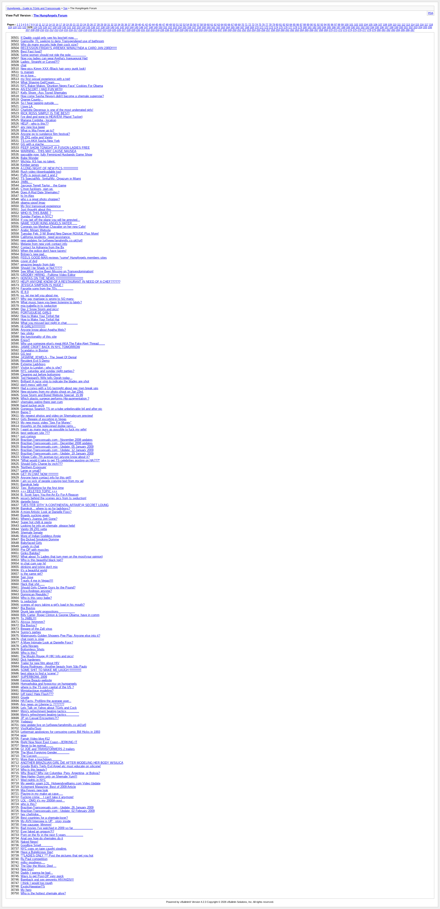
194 (372, 27)
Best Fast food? (31, 51)
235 (162, 30)
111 (399, 24)
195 (377, 27)
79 (273, 24)
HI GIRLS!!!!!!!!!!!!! (33, 326)
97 (335, 24)
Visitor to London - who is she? (41, 367)
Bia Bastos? (29, 625)
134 (83, 27)
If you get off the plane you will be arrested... (50, 220)
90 (311, 24)
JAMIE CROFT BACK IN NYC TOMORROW (50, 347)
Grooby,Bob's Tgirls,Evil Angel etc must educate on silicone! (61, 766)
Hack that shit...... (33, 584)
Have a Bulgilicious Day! (37, 852)
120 (15, 27)
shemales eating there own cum (42, 402)
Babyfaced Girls (31, 543)
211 (47, 30)
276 (360, 30)
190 (353, 27)
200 (401, 27)
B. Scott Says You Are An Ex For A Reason (49, 494)
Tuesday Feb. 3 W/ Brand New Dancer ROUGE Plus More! (60, 233)
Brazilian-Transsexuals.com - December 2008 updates (57, 443)
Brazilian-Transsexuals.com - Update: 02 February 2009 (58, 811)
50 (174, 24)
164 (228, 27)
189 (348, 27)
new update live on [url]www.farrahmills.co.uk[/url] (53, 725)
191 (358, 27)
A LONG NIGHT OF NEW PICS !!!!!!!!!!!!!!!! (49, 168)
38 (132, 24)
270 (331, 30)
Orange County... (32, 99)
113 (408, 24)
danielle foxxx (30, 501)
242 (196, 30)
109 (390, 24)
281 (384, 30)
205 (425, 27)
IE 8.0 (25, 292)
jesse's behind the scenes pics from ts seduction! (53, 498)
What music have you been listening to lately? (51, 302)
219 (85, 30)
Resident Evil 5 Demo (35, 360)
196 (382, 27)
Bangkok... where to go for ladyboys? (45, 508)
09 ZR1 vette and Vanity (37, 137)
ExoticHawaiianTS (33, 886)
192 (362, 27)
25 (88, 24)
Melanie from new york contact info (44, 244)
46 (160, 24)
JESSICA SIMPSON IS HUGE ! (42, 285)
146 (141, 27)
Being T (26, 412)
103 (361, 24)
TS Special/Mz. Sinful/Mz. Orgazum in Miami (51, 178)
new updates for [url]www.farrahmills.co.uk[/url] (51, 240)
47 (163, 24)
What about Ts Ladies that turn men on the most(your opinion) (62, 556)
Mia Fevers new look (34, 790)
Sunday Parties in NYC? (37, 216)
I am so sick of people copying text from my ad (52, 481)
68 (235, 24)
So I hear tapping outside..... (39, 103)
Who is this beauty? (34, 769)
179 (300, 27)
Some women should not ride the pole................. (53, 55)
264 (302, 30)
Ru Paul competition (34, 859)
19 (67, 24)
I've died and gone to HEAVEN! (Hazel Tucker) (51, 116)
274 (350, 30)
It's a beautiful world (34, 570)
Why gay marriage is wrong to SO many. (47, 299)
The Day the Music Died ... (38, 866)
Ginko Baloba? (30, 553)
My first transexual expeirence (41, 206)
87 (301, 24)
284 (398, 30)
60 (208, 24)
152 (170, 27)
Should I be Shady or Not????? (41, 268)
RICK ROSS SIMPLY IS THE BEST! (45, 113)
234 (157, 30)
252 (244, 30)
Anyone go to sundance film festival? (45, 134)
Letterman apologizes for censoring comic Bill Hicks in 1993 (60, 732)
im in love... (28, 75)
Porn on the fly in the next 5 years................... (52, 835)
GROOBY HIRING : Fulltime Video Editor (48, 275)
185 (329, 27)
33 (115, 24)
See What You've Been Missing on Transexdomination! (57, 271)
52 (180, 24)
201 (406, 27)
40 (139, 24)
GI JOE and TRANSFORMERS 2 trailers (48, 749)
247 (220, 30)
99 (342, 24)
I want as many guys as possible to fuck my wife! (54, 429)
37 (129, 24)
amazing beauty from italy (38, 264)
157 (194, 27)
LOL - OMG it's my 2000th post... (43, 800)
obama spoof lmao (33, 202)
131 (69, 27)
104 (366, 24)
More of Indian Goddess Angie (41, 536)
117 (426, 24)
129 (59, 27)
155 (184, 27)
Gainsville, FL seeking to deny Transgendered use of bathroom (62, 41)
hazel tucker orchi (32, 405)
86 (297, 24)
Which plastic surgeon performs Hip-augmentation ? (55, 398)
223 (104, 30)
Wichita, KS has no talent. (38, 161)
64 (222, 24)
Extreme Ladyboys (33, 364)
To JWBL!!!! (28, 618)
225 (114, 30)
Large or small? (31, 470)
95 (328, 24)
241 (191, 30)
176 (285, 27)
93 (321, 24)
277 (364, 30)
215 (66, 30)
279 (374, 30)
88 (304, 24)
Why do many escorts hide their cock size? (49, 44)
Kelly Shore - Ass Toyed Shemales (44, 92)
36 (125, 24)
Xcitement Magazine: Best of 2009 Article (48, 787)
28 (98, 24)
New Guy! (27, 869)
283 (393, 30)
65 (225, 24)
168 (247, 27)
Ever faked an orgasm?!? (37, 831)
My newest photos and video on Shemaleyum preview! (57, 415)
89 (308, 24)
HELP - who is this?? (35, 123)
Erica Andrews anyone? (36, 591)
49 (170, 24)
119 (10, 27)
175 (281, 27)
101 (351, 24)
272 (340, 30)
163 (223, 27)
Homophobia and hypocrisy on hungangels (49, 683)
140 (112, 27)
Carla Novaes (29, 646)
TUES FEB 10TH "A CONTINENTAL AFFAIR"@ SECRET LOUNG (65, 505)
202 (411, 27)
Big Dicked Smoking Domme (40, 539)
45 (156, 24)
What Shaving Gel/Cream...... (40, 82)
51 (177, 24)
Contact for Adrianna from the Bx (42, 247)
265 (307, 30)
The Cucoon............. (35, 756)
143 (127, 27)
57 (198, 24)
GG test (26, 354)
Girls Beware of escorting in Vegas (43, 419)
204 (420, 27)
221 (95, 30)
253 (249, 30)
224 (109, 30)
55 (191, 24)
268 (321, 30)
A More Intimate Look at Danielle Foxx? (47, 642)
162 (218, 27)
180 (305, 27)
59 (205, 24)
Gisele (25, 697)
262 (292, 30)
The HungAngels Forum (50, 15)
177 (290, 27)
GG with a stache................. (40, 144)
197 (387, 27)
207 (28, 30)
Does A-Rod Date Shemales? (40, 192)
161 (213, 27)
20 (70, 24)
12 (43, 24)
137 (98, 27)
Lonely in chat (30, 546)
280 (379, 30)
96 (332, 24)
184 (324, 27)
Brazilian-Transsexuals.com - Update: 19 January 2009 (57, 453)
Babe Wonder (29, 158)
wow (23, 735)
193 (367, 27)
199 (396, 27)
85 (294, 24)
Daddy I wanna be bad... (37, 872)
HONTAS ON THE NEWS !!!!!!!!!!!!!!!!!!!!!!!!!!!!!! (52, 278)
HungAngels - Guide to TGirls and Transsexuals (33, 8)
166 (237, 27)
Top (65, 8)
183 (319, 27)
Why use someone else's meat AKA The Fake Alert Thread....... (63, 343)
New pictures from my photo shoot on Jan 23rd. (52, 391)
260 (282, 30)
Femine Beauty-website (36, 680)
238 (177, 30)
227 (124, 30)
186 (334, 27)
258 (273, 30)
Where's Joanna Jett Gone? (39, 518)
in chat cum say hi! (33, 563)
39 (136, 24)
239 (181, 30)
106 (375, 24)
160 (208, 27)
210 (42, 30)
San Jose (27, 577)
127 (50, 27)
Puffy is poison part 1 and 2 (39, 175)
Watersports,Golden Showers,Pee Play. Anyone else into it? (60, 635)
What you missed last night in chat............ (49, 323)
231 (143, 30)
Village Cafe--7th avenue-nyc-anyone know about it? (55, 457)
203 (415, 27)
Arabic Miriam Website (36, 230)
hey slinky (27, 333)
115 (417, 24)
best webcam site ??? (35, 433)
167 (242, 27)
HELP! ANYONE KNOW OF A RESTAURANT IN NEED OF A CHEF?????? (70, 281)
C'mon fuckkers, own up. (37, 189)
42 (146, 24)
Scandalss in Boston (34, 350)
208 (32, 30)
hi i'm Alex (27, 195)
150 (160, 27)
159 (204, 27)
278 (369, 30)
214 (61, 30)
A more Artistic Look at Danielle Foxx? (46, 512)
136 (93, 27)
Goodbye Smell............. (37, 845)
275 (355, 30)
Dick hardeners (31, 659)
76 (263, 24)
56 (194, 24)
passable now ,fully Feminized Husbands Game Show (56, 154)
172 (266, 27)
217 (76, 30)
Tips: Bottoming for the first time (42, 488)
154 (180, 27)
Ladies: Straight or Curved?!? (40, 61)
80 (277, 24)
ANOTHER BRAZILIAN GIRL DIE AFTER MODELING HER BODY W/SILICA (72, 762)
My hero (26, 890)
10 (36, 24)
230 (138, 30)
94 (325, 24)
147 (146, 27)
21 (74, 24)
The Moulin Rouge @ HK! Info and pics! (47, 656)
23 (81, 24)
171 (261, 27)
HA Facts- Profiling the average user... (46, 701)
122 (24, 27)
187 (338, 27)
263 (297, 30)
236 (167, 30)
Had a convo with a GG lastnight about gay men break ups (59, 388)
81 (280, 24)
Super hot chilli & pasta (36, 522)
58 (201, 24)
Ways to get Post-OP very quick (42, 876)
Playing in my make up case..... (42, 793)
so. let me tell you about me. (40, 295)
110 (394, 24)
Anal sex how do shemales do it (42, 838)
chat (23, 65)
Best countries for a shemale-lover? (44, 817)
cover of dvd (29, 261)
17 (60, 24)
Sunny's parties (31, 632)
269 (326, 30)
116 (422, 24)
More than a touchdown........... (41, 759)
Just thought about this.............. (42, 209)
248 (225, 30)
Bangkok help (30, 484)
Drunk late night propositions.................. (48, 611)
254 (254, 30)
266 (311, 30)
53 (184, 24)
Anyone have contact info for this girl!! (46, 477)
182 (314, 27)
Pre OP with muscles (35, 549)
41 (143, 24)
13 (46, 24)
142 (122, 27)
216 (71, 30)
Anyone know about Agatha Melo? (43, 329)
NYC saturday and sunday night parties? (47, 371)
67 (232, 24)
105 (370, 24)
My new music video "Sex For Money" (46, 422)
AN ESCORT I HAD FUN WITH (41, 89)
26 (91, 24)
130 (64, 27)
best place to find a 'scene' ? (39, 673)
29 (101, 24)
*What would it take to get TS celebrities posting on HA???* (60, 460)
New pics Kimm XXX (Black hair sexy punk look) (53, 68)
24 (84, 24)
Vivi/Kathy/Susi (31, 728)
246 (215, 30)
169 (252, 27)
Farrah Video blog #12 (35, 738)
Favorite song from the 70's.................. (47, 288)
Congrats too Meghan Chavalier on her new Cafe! (53, 226)
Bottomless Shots (32, 649)
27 (95, 24)
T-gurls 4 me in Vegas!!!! (37, 580)
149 (156, 27)
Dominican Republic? (35, 594)
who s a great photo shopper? (40, 199)
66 (229, 24)
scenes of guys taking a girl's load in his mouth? (53, 604)
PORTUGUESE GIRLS (36, 312)
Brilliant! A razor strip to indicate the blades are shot (55, 381)
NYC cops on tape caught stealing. (44, 848)
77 (266, 24)
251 (239, 30)
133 (79, 27)
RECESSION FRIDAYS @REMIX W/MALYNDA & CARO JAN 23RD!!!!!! (69, 48)
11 (40, 24)
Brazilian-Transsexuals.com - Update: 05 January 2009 (57, 446)
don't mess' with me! (34, 384)
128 (54, 27)
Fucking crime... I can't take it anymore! (47, 797)
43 (149, 24)
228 (128, 30)
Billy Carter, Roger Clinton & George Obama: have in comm (60, 615)
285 (403, 30)
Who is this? (29, 652)
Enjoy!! (25, 340)
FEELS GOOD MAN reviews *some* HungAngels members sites (64, 257)
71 (246, 24)
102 (356, 24)
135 (88, 27)
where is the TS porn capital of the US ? (47, 687)
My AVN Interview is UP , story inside (46, 821)
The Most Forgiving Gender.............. (45, 752)
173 (271, 27)
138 (103, 27)
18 (64, 24)
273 (345, 30)
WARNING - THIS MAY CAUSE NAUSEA (48, 151)
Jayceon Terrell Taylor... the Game (43, 185)
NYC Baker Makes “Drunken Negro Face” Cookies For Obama (62, 86)
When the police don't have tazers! (43, 250)
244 (206, 30)
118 (431, 24)
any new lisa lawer (33, 127)
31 (108, 24)
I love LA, (27, 106)
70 (242, 24)
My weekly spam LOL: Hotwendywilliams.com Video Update (60, 783)
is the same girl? (32, 573)
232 (148, 30)
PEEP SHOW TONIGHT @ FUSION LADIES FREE (55, 147)
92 (318, 24)
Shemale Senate (32, 532)
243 (201, 30)
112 (403, 24)
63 (218, 24)
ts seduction (29, 601)
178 (295, 27)
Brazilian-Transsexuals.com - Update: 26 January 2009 (57, 807)
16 (57, 24)
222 (100, 30)
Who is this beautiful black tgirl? (42, 560)
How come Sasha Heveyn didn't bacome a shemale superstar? (62, 96)
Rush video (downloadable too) (41, 171)
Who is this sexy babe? (36, 598)
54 (187, 24)
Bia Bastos (28, 608)
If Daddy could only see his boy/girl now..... (49, 37)
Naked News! (29, 841)
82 (284, 24)
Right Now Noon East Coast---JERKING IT (49, 742)
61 (211, 24)
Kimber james (30, 165)
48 (167, 24)
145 (136, 27)
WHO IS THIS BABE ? (36, 213)
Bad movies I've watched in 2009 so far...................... (57, 828)
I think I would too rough (36, 883)
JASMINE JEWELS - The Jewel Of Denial (49, 357)
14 (50, 24)
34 (119, 24)
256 (263, 30)
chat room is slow (32, 639)
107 (380, 24)
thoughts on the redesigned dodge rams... (48, 426)
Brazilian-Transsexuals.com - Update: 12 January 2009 (57, 450)
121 (19, 27)
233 (153, 30)
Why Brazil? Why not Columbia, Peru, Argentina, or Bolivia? (60, 773)
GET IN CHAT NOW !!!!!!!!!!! (39, 474)
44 (153, 24)
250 (234, 30)
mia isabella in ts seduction (39, 305)
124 (35, 27)
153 (175, 27)
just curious (28, 436)
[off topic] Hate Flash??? (37, 694)
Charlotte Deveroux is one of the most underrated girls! (57, 110)
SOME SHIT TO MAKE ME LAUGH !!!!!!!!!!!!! (51, 670)
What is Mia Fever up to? (37, 130)
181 (310, 27)
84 (290, 24)
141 (117, 27)
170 (257, 27)
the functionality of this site (39, 336)
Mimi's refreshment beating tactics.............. (50, 711)
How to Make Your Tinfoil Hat (40, 316)
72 (249, 24)
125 (40, 27)
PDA (430, 13)
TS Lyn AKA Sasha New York (40, 140)
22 (77, 24)
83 (287, 24)
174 (276, 27)
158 (199, 27)
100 (346, 24)
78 (270, 24)
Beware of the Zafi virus (36, 628)
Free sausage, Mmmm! (36, 824)
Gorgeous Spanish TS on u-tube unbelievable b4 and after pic (61, 409)
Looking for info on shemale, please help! (48, 525)
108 (385, 24)
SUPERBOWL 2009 (34, 677)
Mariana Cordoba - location (38, 120)
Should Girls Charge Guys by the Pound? (48, 587)
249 (230, 30)
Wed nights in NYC (33, 780)
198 (391, 27)
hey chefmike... (31, 814)
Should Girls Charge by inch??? (42, 463)
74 (256, 24)
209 (37, 30)
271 (335, 30)
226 (119, 30)
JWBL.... (26, 182)
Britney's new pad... (34, 254)
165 (233, 27)
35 (122, 24)
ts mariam (27, 72)
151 (165, 27)
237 (172, 30)
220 (90, 30)
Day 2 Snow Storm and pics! (40, 309)
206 (430, 27)
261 (287, 30)
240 (186, 30)
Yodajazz (27, 721)
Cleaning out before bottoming (40, 374)
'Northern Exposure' (33, 467)
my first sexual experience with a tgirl (45, 79)
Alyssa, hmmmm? (33, 622)
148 (151, 27)
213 (56, 30)
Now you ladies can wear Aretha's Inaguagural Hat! (54, 58)
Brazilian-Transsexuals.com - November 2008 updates (57, 439)
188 (343, 27)
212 (52, 30)
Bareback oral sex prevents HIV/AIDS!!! (47, 879)
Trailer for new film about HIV (40, 663)
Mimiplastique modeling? (37, 690)
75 (259, 24)
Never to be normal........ (37, 745)
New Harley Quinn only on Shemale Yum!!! (49, 776)
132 (74, 27)
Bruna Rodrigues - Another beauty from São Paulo (54, 666)
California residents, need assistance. (46, 237)
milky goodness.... (33, 862)
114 (413, 24)
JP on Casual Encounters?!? (40, 718)
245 (210, 30)
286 (408, 30)
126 (45, 27)
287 (412, 30)
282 (388, 30)
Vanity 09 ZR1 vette (34, 529)
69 (239, 24)
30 (105, 24)
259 (278, 30)
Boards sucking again (35, 515)
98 (339, 24)
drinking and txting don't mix (39, 567)
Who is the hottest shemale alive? (43, 893)
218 (80, 30)
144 (131, 27)
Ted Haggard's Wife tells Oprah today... (46, 378)
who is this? (28, 804)
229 (133, 30)
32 (112, 24)
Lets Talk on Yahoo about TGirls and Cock (49, 707)
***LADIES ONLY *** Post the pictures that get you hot (57, 855)
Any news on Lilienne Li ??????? (42, 704)
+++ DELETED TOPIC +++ (39, 491)
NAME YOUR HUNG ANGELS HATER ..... (49, 223)
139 (107, 27)
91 (315, 24)
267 (316, 30)
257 (268, 30)
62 (215, 24)
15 (53, 24)
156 (189, 27)
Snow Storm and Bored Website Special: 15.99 (52, 395)
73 (253, 24)
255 (258, 30)
